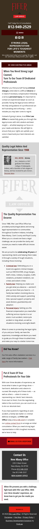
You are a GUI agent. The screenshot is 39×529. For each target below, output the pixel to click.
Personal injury (12, 308)
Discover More (9, 173)
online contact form (12, 423)
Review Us (19, 509)
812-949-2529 (19, 27)
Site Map (17, 517)
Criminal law (11, 266)
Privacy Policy (28, 517)
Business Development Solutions (19, 521)
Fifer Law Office (14, 514)
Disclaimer (8, 517)
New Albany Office (19, 475)
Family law (10, 284)
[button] (19, 32)
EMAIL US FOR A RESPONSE (20, 441)
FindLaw (19, 524)
